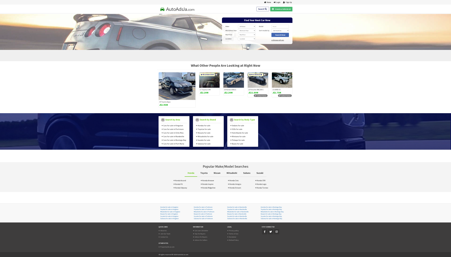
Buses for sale (237, 144)
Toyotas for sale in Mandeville (237, 209)
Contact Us (164, 237)
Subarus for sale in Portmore (203, 219)
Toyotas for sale (204, 129)
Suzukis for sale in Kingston (169, 216)
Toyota (204, 172)
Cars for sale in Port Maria (173, 144)
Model (261, 26)
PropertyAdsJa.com (167, 247)
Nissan (217, 172)
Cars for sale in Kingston (173, 125)
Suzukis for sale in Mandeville (237, 216)
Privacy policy (234, 231)
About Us (163, 231)
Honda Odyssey (181, 188)
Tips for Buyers (200, 234)
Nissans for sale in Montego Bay (271, 214)
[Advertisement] (175, 30)
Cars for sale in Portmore (173, 129)
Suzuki (260, 172)
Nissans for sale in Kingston (169, 214)
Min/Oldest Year (231, 30)
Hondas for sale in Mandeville (237, 207)
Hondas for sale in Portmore (203, 207)
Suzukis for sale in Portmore (203, 216)
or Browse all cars (277, 40)
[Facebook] (264, 231)
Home (269, 2)
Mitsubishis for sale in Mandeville (238, 212)
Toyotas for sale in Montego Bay (271, 209)
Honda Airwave (208, 180)
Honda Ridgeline (208, 188)
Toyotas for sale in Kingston (169, 209)
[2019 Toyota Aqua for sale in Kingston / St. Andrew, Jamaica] (177, 86)
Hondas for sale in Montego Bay (271, 207)
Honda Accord (180, 180)
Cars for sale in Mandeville (173, 136)
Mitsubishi (232, 172)
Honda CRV (261, 180)
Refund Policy (234, 240)
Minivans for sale (238, 136)
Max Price (229, 35)
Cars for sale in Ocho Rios (173, 133)
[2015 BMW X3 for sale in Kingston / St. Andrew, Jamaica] (282, 80)
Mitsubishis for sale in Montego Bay (272, 212)
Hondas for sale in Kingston (169, 207)
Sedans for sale (238, 125)
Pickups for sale (238, 140)
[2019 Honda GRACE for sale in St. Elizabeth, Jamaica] (233, 80)
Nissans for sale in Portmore (203, 214)
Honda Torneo (262, 188)
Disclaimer (232, 237)
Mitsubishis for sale (205, 136)
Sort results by (264, 30)
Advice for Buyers (201, 237)
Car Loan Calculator (201, 231)
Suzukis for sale (204, 140)
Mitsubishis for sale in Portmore (204, 212)
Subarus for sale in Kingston (169, 219)
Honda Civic (234, 180)
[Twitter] (270, 231)
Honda (191, 172)
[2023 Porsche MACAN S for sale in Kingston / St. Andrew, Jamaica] (258, 80)
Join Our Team (165, 234)
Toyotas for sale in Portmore (203, 209)
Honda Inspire (207, 184)
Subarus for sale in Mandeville (237, 219)
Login (278, 2)
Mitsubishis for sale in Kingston (170, 212)
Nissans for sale (204, 133)
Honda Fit (179, 184)
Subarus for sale (204, 144)
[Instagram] (276, 231)
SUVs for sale (237, 129)
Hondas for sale (204, 125)
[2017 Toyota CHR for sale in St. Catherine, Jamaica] (209, 80)
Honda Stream (235, 188)
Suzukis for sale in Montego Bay (271, 216)
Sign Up (289, 2)
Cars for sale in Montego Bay (174, 140)
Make (227, 26)
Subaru (246, 172)
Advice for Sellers (201, 240)
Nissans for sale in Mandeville (236, 214)
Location (228, 39)
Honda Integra (235, 184)
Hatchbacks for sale (240, 133)
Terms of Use (233, 234)
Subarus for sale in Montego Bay (271, 219)
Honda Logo (261, 184)
